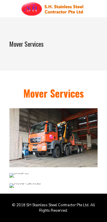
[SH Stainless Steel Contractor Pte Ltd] (53, 8)
